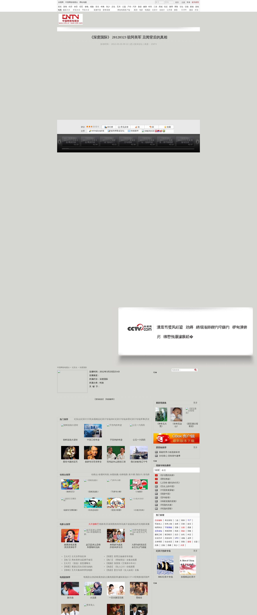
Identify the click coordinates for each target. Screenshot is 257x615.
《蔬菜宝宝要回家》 (70, 510)
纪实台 (74, 367)
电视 (60, 10)
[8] (94, 126)
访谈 (186, 7)
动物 (183, 538)
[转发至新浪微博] (161, 131)
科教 (102, 7)
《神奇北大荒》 (161, 425)
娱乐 (189, 524)
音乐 (97, 7)
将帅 (183, 520)
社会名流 (168, 542)
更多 (195, 403)
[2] (87, 126)
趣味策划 (123, 577)
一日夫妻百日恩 (116, 597)
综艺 (81, 7)
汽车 (134, 7)
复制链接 (99, 399)
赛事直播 (106, 10)
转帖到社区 (149, 131)
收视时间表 (103, 474)
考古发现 (168, 520)
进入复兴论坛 (136, 44)
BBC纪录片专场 (118, 419)
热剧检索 (96, 577)
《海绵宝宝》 (70, 492)
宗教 (189, 531)
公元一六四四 (139, 440)
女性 (183, 535)
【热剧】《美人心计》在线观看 (120, 566)
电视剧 (147, 10)
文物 (163, 545)
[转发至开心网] (156, 131)
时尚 (150, 7)
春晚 (86, 7)
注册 (183, 2)
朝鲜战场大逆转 (70, 440)
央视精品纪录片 (188, 577)
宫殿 (176, 527)
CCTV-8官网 (133, 577)
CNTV (154, 44)
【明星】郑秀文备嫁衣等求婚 (119, 556)
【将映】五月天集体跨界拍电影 (77, 570)
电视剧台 (87, 577)
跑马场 (70, 597)
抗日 (176, 535)
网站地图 (83, 2)
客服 (188, 2)
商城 (160, 7)
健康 (145, 7)
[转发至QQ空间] (164, 131)
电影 (141, 10)
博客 (176, 7)
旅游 (140, 7)
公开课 (169, 10)
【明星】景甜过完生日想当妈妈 (77, 566)
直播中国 (97, 10)
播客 (176, 10)
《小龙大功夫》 (139, 510)
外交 (189, 535)
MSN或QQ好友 (97, 131)
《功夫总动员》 (93, 510)
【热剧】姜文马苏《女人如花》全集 (122, 570)
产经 (129, 7)
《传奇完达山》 (176, 425)
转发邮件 (134, 131)
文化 (113, 7)
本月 (164, 470)
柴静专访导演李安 (93, 462)
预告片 (139, 474)
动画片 (162, 10)
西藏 (169, 545)
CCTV (184, 10)
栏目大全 (76, 10)
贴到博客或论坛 (117, 131)
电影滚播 (145, 524)
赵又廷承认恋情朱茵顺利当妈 (93, 546)
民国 (176, 531)
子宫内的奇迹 (116, 440)
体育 (76, 7)
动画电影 (123, 474)
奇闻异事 (168, 531)
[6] (92, 126)
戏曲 (92, 7)
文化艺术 (158, 538)
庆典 (156, 545)
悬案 (189, 527)
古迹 (196, 542)
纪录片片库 (86, 419)
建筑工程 (158, 535)
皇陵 (183, 542)
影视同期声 (144, 577)
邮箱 (192, 7)
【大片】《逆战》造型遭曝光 (76, 563)
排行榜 (110, 127)
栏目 (196, 10)
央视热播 (114, 474)
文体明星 (158, 542)
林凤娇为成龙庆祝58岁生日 (116, 546)
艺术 (118, 7)
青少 (108, 7)
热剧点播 (105, 577)
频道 (191, 10)
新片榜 (132, 474)
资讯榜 (146, 474)
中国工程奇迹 (93, 440)
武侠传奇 (168, 538)
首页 (60, 7)
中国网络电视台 (71, 2)
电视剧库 (114, 577)
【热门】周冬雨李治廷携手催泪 (77, 560)
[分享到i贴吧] (158, 131)
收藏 (168, 127)
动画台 (94, 474)
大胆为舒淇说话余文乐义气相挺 (139, 546)
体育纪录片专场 (133, 419)
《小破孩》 (139, 492)
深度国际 (83, 367)
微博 (171, 7)
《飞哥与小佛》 (116, 492)
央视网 (61, 2)
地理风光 (158, 527)
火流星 (93, 597)
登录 (177, 2)
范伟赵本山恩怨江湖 (116, 462)
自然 (176, 524)
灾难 (183, 524)
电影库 (102, 524)
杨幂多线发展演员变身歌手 (70, 546)
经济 (70, 7)
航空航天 (168, 535)
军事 (143, 419)
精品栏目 (136, 524)
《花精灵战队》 (93, 492)
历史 (147, 419)
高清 (135, 10)
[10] (96, 126)
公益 (124, 7)
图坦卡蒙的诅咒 (70, 462)
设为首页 (195, 2)
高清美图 (110, 524)
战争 (189, 538)
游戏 (197, 7)
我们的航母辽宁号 (139, 462)
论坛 (181, 7)
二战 (176, 520)
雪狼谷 (139, 597)
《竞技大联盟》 (116, 510)
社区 (166, 7)
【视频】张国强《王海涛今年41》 (121, 563)
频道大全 (66, 10)
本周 (157, 470)
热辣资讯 (119, 524)
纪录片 (155, 10)
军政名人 (158, 524)
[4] (89, 126)
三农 (155, 7)
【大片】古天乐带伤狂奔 (74, 556)
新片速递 (128, 524)
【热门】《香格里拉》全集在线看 (121, 560)
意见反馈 (124, 127)
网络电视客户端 (123, 10)
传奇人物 (168, 524)
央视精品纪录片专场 (101, 419)
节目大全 (85, 10)
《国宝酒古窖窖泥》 (192, 425)
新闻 (65, 7)
